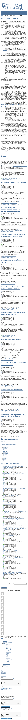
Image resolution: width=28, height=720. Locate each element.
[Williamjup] (2, 635)
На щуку (5, 451)
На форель (5, 453)
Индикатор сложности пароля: (8, 696)
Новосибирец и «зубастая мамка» (11, 550)
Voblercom (3, 3)
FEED (4, 665)
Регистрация (3, 676)
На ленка (5, 454)
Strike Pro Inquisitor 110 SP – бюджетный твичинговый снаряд (12, 573)
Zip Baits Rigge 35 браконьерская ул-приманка (14, 557)
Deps (7, 645)
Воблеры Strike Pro (9, 386)
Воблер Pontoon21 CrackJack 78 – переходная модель (13, 261)
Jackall (7, 661)
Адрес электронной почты (7, 583)
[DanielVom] (2, 620)
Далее (5, 441)
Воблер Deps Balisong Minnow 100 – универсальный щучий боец (13, 415)
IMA (7, 647)
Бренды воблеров (5, 204)
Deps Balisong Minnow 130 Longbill (13, 182)
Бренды (3, 19)
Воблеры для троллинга (8, 460)
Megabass (8, 650)
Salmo (6, 138)
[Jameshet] (2, 605)
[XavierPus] (2, 627)
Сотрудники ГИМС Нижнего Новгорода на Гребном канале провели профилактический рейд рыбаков (14, 528)
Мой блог (5, 666)
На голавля (5, 448)
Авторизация (4, 689)
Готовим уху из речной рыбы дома (11, 495)
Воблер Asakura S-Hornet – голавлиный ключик (14, 473)
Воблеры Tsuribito (9, 231)
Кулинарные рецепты (6, 16)
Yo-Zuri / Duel (7, 155)
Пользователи (6, 664)
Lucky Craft (7, 84)
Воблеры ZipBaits (18, 204)
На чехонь (5, 458)
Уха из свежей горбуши (8, 564)
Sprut (7, 655)
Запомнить (4, 686)
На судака (5, 452)
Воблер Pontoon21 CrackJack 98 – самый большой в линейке (13, 288)
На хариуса (5, 455)
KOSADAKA (9, 648)
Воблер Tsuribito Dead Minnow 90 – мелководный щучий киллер (13, 235)
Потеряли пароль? (8, 688)
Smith (7, 654)
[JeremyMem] (2, 598)
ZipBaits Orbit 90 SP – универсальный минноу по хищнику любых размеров (10, 209)
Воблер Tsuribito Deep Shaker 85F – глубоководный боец (13, 313)
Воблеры (4, 12)
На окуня (5, 447)
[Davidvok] (2, 594)
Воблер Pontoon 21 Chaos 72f (11, 339)
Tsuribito (6, 151)
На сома (5, 459)
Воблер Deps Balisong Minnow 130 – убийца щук (14, 488)
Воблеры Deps (8, 179)
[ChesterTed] (2, 616)
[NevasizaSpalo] (2, 609)
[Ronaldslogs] (2, 613)
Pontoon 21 (8, 652)
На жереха (5, 449)
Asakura (8, 644)
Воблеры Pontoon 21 (10, 257)
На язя (4, 457)
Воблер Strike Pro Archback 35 (12, 390)
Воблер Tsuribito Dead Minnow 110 (11, 543)
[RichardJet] (2, 602)
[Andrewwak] (2, 624)
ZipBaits (6, 158)
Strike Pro (8, 656)
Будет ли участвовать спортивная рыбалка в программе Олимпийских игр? (13, 519)
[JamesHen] (2, 631)
